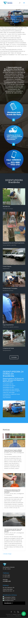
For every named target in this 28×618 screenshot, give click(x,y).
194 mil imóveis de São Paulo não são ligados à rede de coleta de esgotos (13, 530)
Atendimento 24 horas (14, 20)
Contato (14, 357)
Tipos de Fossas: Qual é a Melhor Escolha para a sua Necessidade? (13, 450)
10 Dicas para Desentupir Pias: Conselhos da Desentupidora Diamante (12, 491)
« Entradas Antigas (7, 553)
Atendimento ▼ (8, 603)
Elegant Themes (17, 614)
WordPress (18, 616)
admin (7, 452)
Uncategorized (20, 452)
